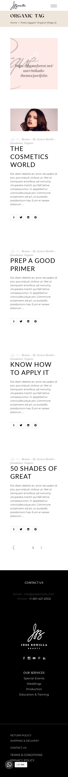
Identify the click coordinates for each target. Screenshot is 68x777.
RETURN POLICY (20, 735)
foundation (16, 143)
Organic (29, 143)
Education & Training (34, 694)
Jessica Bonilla (45, 139)
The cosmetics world (29, 157)
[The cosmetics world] (34, 119)
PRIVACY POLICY (22, 760)
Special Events (34, 678)
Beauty (26, 139)
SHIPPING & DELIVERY (24, 740)
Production (34, 689)
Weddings (34, 684)
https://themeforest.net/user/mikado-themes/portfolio (34, 70)
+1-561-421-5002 (40, 599)
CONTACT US (18, 747)
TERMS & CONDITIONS (26, 755)
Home (13, 22)
